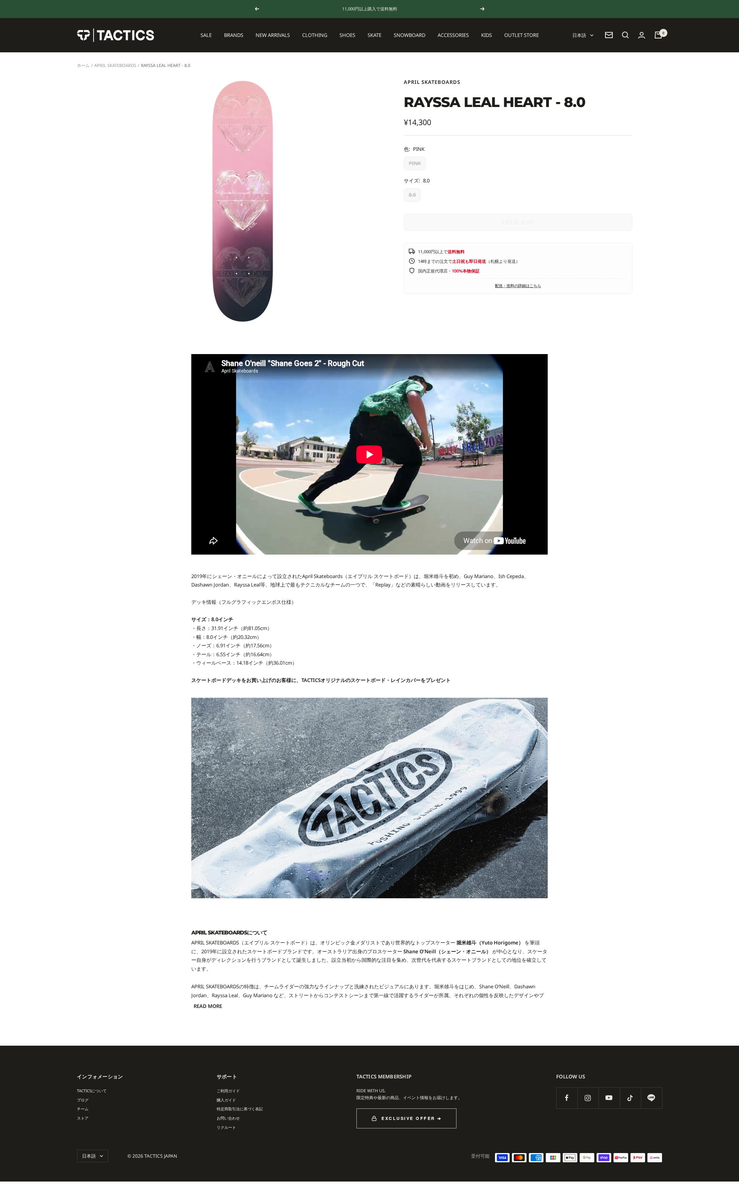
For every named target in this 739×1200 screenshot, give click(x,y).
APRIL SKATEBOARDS (115, 65)
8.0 (412, 194)
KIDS (486, 35)
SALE (206, 35)
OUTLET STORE (521, 35)
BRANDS (233, 35)
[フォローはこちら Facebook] (566, 1097)
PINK (415, 163)
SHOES (347, 35)
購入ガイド (226, 1100)
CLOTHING (314, 35)
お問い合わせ (228, 1118)
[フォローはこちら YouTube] (609, 1097)
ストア (83, 1118)
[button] (625, 35)
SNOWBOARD (409, 35)
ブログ (83, 1100)
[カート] (658, 35)
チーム (83, 1108)
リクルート (226, 1127)
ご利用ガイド (228, 1090)
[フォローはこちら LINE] (651, 1097)
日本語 (579, 35)
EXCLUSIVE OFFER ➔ (411, 1118)
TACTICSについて (92, 1090)
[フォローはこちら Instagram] (588, 1097)
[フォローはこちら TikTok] (630, 1097)
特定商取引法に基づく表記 (240, 1108)
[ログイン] (641, 35)
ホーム (83, 65)
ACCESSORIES (453, 35)
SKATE (374, 35)
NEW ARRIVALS (273, 35)
